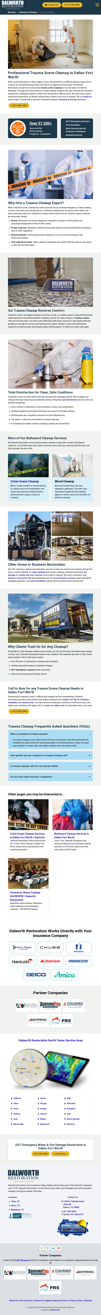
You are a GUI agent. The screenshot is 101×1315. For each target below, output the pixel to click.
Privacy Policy (76, 1300)
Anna (16, 1108)
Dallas (65, 699)
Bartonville (19, 1124)
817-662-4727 (77, 1214)
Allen (16, 1103)
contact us (87, 96)
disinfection (71, 400)
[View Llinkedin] (53, 1248)
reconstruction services (64, 578)
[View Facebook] (41, 1248)
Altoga (43, 1103)
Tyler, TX (15, 1201)
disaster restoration (17, 578)
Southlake (12, 702)
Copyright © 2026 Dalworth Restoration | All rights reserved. (51, 1307)
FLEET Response (22, 1260)
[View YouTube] (59, 1248)
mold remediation (38, 581)
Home (13, 12)
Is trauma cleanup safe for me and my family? (35, 766)
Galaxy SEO (55, 1310)
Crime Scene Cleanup (24, 481)
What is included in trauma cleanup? (29, 734)
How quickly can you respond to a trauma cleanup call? (39, 755)
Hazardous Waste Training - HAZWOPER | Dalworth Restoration (26, 896)
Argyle (43, 1108)
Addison (17, 1098)
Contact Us (53, 5)
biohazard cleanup (68, 99)
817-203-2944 (73, 5)
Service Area (25, 1300)
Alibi (69, 1098)
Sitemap (88, 1300)
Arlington (84, 699)
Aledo (43, 1098)
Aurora (43, 1114)
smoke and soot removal (30, 575)
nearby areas (28, 702)
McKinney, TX (17, 1210)
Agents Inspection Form (56, 1300)
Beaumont (45, 1124)
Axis (69, 1114)
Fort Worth (74, 699)
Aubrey (17, 1114)
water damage (38, 572)
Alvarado (71, 1103)
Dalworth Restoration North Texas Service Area (50, 1040)
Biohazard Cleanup (28, 12)
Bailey (43, 1119)
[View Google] (47, 1248)
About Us (13, 1300)
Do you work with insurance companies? (32, 777)
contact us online (51, 705)
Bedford (71, 1124)
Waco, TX (15, 1205)
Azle (16, 1119)
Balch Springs (73, 1119)
